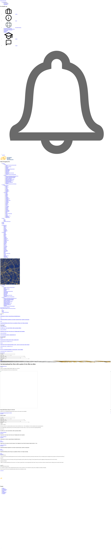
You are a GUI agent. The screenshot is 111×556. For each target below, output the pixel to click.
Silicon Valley (7, 211)
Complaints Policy (4, 489)
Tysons (7, 214)
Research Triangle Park (9, 213)
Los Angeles (7, 206)
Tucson (7, 215)
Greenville (7, 202)
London (7, 188)
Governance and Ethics (7, 32)
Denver (7, 196)
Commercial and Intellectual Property (11, 176)
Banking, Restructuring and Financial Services (10, 298)
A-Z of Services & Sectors (11, 308)
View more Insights (3, 336)
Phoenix (5, 248)
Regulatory (5, 305)
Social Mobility (6, 30)
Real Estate (5, 294)
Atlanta (5, 233)
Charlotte (5, 237)
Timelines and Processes (7, 221)
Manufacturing (8, 169)
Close (1, 360)
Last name (1, 354)
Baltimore (7, 194)
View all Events (2, 352)
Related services (2, 420)
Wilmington (7, 216)
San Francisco (7, 210)
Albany (7, 193)
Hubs (4, 220)
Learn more (2, 470)
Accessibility (4, 492)
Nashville (7, 207)
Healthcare (7, 167)
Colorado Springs (8, 200)
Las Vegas (7, 205)
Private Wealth (8, 170)
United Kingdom (4, 2)
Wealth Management (8, 181)
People (3, 222)
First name (1, 353)
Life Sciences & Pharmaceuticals (8, 291)
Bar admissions (2, 358)
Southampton (5, 230)
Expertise (3, 163)
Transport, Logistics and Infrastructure (11, 174)
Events (5, 219)
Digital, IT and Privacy (9, 178)
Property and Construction (9, 182)
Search (3, 223)
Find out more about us (3, 366)
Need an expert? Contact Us (4, 308)
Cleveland (7, 199)
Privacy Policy (4, 490)
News (1, 440)
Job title (1, 421)
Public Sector (7, 171)
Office (1, 355)
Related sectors (2, 356)
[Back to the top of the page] (6, 555)
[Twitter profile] (27, 547)
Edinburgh (5, 226)
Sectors (5, 164)
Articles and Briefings (3, 432)
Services (5, 175)
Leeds (6, 187)
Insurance (7, 168)
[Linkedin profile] (0, 547)
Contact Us (3, 493)
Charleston (7, 197)
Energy (7, 165)
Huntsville (7, 204)
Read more (1, 433)
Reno (6, 212)
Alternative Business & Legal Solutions (11, 183)
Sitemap (3, 488)
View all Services (7, 307)
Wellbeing (5, 31)
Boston (7, 195)
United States (5, 4)
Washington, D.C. (6, 255)
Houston (7, 203)
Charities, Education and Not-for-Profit (9, 287)
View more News (2, 324)
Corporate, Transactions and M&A (10, 177)
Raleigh (5, 251)
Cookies (3, 491)
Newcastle (7, 189)
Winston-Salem (8, 217)
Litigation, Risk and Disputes (10, 180)
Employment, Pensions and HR (10, 179)
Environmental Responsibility (8, 28)
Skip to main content (3, 0)
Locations (3, 184)
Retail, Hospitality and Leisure (8, 295)
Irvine (4, 244)
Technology (7, 173)
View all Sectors (2, 307)
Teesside (7, 191)
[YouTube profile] (53, 547)
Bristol (6, 186)
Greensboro (7, 201)
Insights (3, 218)
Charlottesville (7, 198)
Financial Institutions (8, 166)
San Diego (7, 209)
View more (1, 413)
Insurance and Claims (7, 302)
